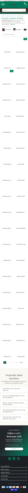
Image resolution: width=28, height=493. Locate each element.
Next (21, 362)
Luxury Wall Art (15, 483)
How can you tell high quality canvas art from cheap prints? (13, 396)
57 (16, 362)
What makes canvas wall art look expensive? (11, 389)
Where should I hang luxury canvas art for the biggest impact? (14, 410)
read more (12, 24)
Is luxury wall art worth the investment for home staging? (13, 403)
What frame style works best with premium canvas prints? (12, 418)
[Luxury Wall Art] (14, 4)
